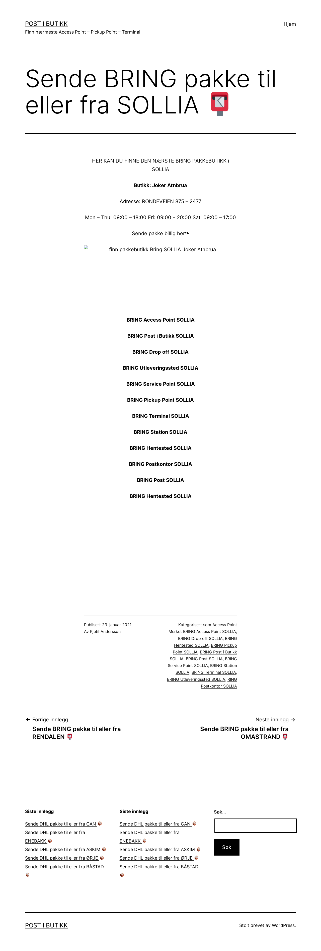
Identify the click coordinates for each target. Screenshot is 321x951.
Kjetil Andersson (105, 631)
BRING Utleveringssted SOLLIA (196, 679)
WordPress (283, 925)
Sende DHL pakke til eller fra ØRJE (62, 858)
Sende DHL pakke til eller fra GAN (61, 824)
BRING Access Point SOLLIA (209, 631)
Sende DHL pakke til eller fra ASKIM (63, 849)
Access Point (224, 624)
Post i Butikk (46, 23)
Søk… (220, 811)
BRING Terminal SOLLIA (214, 672)
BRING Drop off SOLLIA (200, 638)
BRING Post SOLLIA (204, 658)
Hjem (290, 24)
